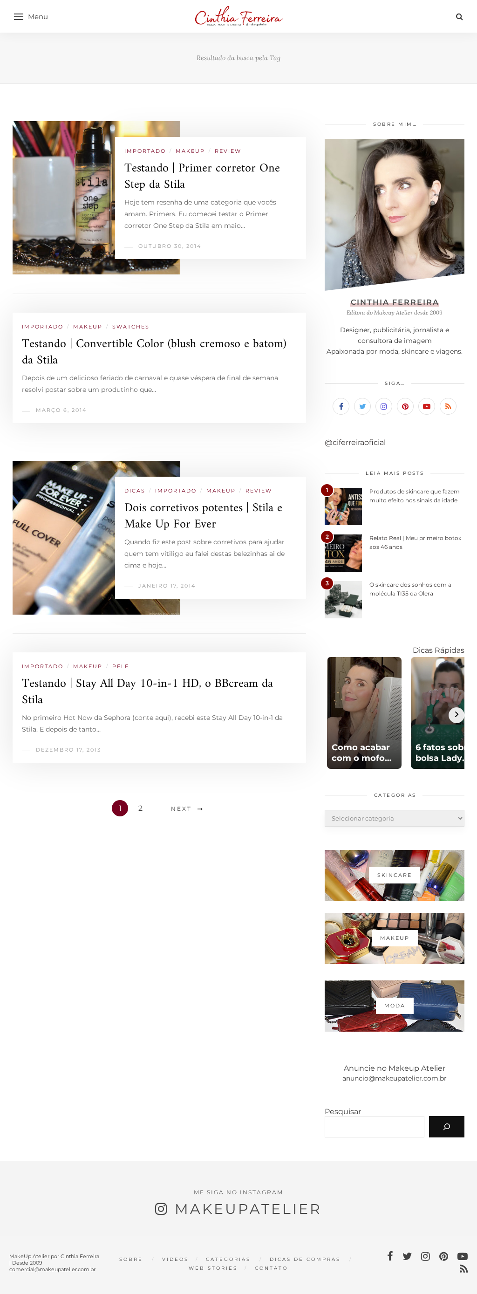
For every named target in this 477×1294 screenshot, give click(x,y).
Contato (271, 1268)
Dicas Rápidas (438, 650)
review (228, 151)
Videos (175, 1259)
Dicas (134, 490)
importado (145, 151)
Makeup (190, 151)
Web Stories (213, 1268)
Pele (120, 666)
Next (181, 808)
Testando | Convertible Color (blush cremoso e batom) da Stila (154, 352)
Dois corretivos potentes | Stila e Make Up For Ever (203, 516)
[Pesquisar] (446, 1126)
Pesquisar (343, 1111)
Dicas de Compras (305, 1259)
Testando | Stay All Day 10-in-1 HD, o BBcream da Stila (147, 692)
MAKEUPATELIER (248, 1209)
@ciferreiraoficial (355, 442)
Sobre (131, 1259)
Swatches (131, 326)
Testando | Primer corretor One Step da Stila (202, 176)
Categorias (228, 1259)
